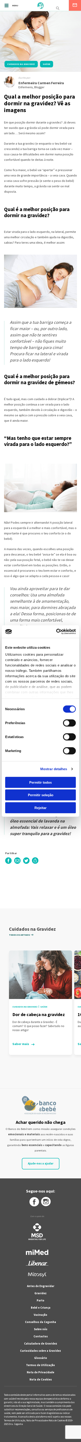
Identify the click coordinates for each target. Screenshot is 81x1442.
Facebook (34, 1202)
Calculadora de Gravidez (40, 1343)
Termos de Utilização (40, 1365)
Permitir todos (40, 782)
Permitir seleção (40, 795)
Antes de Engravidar (40, 1286)
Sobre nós (40, 1329)
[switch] (64, 722)
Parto (40, 1300)
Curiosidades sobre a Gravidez (40, 1350)
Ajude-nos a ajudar (40, 1163)
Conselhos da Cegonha (40, 1322)
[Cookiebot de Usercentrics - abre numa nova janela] (57, 632)
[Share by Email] (17, 862)
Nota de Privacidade (40, 1372)
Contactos (41, 1336)
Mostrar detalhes (53, 769)
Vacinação (40, 1314)
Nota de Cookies (40, 1379)
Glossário (40, 1358)
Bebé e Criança (40, 1307)
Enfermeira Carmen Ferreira (41, 83)
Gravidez (40, 1293)
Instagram (46, 1202)
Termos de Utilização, (15, 1420)
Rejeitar (40, 807)
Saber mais (20, 1044)
